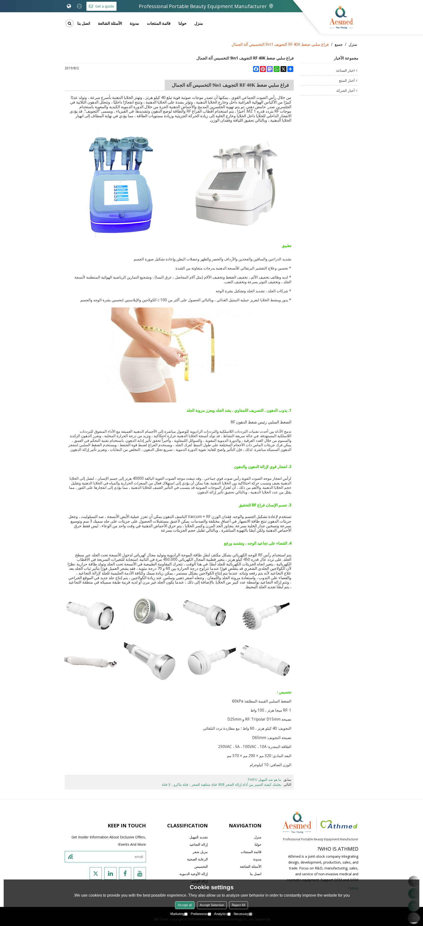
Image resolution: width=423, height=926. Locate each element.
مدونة (134, 23)
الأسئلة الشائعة (110, 23)
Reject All (238, 905)
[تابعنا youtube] (140, 873)
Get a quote (104, 6)
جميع (339, 44)
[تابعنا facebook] (125, 873)
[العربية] (69, 6)
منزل (198, 23)
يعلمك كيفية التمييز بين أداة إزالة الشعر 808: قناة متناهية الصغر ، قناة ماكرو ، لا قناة (221, 784)
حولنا (182, 23)
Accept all (185, 905)
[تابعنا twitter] (96, 873)
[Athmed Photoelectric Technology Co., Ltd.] (341, 17)
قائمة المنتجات (159, 23)
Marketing (177, 914)
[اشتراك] (70, 856)
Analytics (220, 914)
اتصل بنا (83, 23)
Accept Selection (212, 905)
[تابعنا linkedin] (110, 873)
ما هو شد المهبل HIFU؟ (264, 779)
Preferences (199, 914)
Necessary (241, 914)
